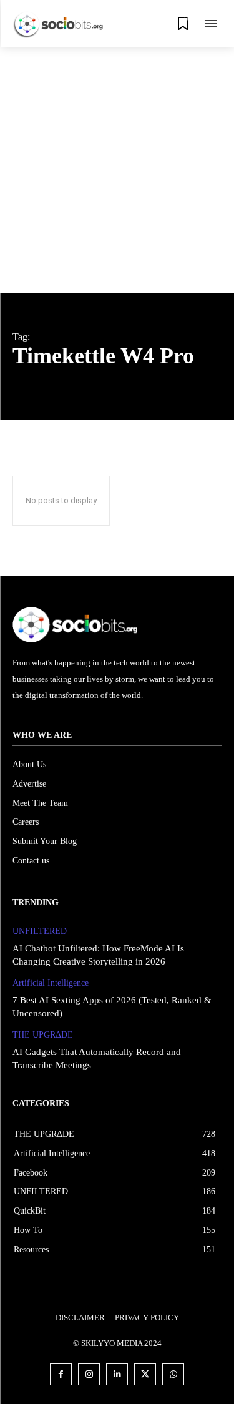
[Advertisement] (117, 170)
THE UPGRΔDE (42, 1034)
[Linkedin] (117, 1374)
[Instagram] (89, 1374)
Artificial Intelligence (50, 983)
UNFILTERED (39, 931)
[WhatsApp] (173, 1374)
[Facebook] (61, 1374)
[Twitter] (145, 1374)
